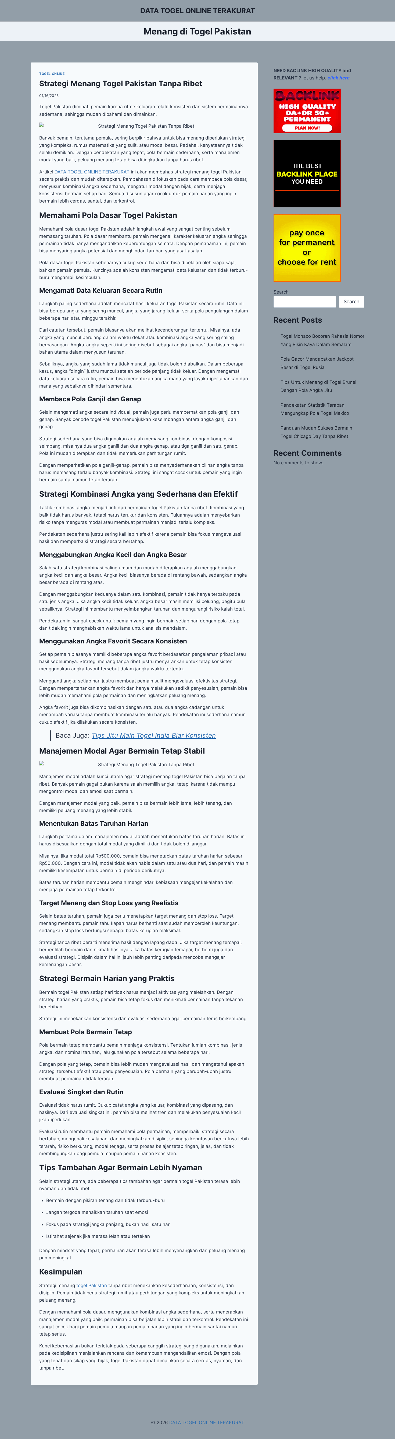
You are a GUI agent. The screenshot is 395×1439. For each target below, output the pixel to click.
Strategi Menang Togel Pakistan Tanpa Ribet (120, 83)
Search (281, 292)
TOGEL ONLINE (51, 74)
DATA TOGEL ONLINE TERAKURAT (206, 1422)
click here (339, 78)
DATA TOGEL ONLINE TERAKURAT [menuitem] (92, 172)
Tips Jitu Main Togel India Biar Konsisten (154, 735)
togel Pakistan (91, 1285)
